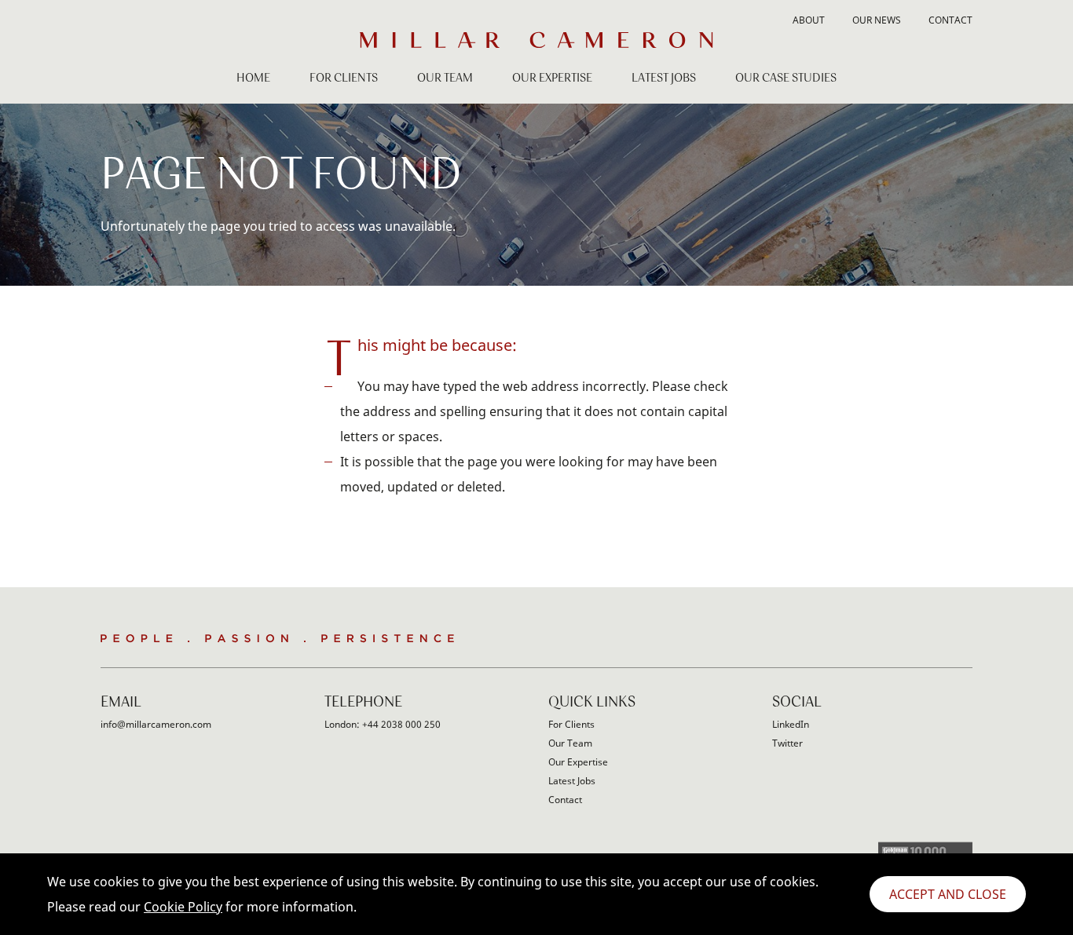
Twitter (787, 743)
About (809, 21)
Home (253, 78)
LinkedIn (790, 724)
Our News (876, 21)
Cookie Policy (183, 906)
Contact (950, 21)
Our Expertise (552, 78)
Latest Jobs (664, 78)
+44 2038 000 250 (401, 724)
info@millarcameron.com (156, 724)
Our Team (445, 78)
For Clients (343, 78)
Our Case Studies (786, 78)
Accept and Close (947, 894)
